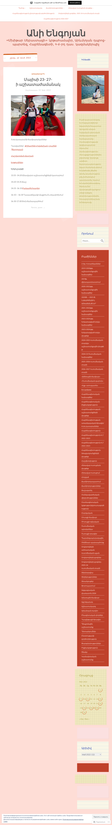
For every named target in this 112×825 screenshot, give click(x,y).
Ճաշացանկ (86, 490)
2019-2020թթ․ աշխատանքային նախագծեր (89, 271)
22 (100, 703)
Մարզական (87, 513)
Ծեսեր (84, 652)
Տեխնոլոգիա (87, 572)
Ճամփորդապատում (91, 481)
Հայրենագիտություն (91, 431)
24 (84, 708)
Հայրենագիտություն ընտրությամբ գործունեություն (33, 13)
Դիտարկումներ (88, 631)
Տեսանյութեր (87, 581)
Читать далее (28, 207)
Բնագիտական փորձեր (92, 615)
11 (88, 699)
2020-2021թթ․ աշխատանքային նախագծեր (89, 289)
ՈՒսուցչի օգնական (90, 522)
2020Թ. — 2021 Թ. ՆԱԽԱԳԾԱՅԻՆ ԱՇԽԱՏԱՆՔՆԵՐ (88, 300)
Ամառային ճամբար (90, 598)
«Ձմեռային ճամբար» (90, 377)
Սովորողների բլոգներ (91, 557)
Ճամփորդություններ (54, 8)
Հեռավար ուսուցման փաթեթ (80, 8)
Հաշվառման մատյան (22, 156)
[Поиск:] (92, 241)
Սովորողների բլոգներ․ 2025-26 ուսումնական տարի (79, 13)
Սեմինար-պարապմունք (92, 542)
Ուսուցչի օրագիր (89, 534)
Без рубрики (86, 390)
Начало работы (75, 2)
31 (84, 712)
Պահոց (21, 8)
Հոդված (85, 477)
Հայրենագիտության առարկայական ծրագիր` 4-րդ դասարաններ (92, 423)
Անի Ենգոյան (56, 33)
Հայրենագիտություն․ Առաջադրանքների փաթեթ (91, 453)
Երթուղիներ (17, 162)
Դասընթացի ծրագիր (91, 619)
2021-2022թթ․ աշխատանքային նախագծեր (89, 311)
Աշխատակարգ (36, 8)
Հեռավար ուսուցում (90, 473)
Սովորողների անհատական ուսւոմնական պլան (90, 550)
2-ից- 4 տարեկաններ (91, 264)
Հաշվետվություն (89, 461)
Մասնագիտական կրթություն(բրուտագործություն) (92, 505)
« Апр (81, 719)
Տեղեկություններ (89, 577)
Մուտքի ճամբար (89, 517)
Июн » (87, 719)
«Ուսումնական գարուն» (92, 381)
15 (100, 699)
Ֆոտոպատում (88, 586)
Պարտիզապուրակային (92, 538)
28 (97, 708)
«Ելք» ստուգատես (89, 385)
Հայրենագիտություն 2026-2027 (56, 19)
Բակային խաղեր (31, 188)
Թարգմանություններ (91, 643)
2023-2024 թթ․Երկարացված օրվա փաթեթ (90, 332)
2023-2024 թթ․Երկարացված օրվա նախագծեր (90, 322)
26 (91, 708)
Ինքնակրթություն (89, 648)
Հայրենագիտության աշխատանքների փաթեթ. (90, 412)
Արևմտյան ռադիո (89, 611)
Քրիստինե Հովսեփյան (36, 146)
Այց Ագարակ (87, 602)
